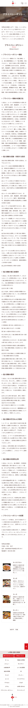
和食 (16, 629)
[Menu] (25, 3)
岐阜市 (12, 629)
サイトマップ (21, 690)
